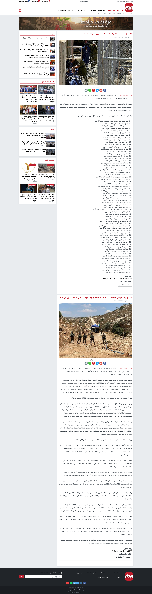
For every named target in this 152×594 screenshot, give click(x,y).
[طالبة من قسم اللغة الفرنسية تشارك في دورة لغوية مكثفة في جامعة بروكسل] (28, 110)
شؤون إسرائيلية (91, 10)
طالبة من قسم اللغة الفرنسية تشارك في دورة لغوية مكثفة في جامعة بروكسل (29, 119)
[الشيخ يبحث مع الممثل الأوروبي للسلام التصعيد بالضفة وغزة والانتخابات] (52, 51)
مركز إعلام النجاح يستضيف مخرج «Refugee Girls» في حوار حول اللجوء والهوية (46, 118)
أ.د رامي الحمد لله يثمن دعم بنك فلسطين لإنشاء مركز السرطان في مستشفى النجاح (29, 98)
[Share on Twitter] (97, 90)
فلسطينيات (111, 10)
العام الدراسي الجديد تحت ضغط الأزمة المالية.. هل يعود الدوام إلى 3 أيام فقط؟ (47, 197)
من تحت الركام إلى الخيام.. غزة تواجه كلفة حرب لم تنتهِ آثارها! (46, 176)
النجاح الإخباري (129, 7)
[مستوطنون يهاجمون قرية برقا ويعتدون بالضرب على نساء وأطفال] (52, 74)
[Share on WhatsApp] (89, 90)
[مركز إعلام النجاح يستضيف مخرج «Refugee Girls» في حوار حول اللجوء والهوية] (46, 110)
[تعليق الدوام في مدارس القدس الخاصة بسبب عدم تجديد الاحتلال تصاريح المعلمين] (52, 56)
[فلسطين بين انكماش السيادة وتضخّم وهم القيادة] (52, 68)
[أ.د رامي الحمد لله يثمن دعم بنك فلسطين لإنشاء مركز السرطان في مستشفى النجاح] (28, 89)
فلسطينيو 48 (101, 10)
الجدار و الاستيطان (123, 557)
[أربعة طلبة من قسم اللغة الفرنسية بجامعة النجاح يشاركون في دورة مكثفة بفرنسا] (46, 89)
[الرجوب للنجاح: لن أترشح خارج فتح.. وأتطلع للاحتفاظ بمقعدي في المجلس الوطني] (28, 188)
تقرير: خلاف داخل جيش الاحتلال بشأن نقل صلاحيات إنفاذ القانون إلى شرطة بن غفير (33, 143)
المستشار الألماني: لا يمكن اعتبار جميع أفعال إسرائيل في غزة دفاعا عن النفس (35, 45)
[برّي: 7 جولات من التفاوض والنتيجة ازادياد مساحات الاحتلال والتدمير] (52, 62)
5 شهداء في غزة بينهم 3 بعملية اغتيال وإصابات (34, 38)
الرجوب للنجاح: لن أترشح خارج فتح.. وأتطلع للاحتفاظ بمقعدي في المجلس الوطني (28, 197)
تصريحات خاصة (50, 160)
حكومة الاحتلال (124, 284)
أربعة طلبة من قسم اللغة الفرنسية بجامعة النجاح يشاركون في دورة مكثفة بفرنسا (47, 98)
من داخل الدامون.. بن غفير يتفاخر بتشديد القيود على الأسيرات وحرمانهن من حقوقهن (33, 135)
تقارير (73, 10)
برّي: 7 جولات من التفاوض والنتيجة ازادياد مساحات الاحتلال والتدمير (36, 62)
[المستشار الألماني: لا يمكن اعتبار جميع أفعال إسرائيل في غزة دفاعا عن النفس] (52, 45)
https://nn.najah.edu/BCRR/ (122, 278)
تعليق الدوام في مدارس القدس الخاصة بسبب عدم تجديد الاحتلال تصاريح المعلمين (35, 56)
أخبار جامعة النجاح (64, 10)
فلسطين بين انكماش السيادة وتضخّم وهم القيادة (36, 68)
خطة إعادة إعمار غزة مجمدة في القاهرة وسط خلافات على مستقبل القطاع (33, 150)
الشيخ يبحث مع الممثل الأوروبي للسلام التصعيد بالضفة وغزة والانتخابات (34, 50)
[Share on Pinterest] (93, 90)
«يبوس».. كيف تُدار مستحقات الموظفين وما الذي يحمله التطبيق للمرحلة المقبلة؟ (29, 177)
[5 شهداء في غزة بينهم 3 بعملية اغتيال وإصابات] (52, 39)
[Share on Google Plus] (100, 90)
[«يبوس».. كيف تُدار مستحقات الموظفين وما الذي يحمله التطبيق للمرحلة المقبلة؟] (28, 168)
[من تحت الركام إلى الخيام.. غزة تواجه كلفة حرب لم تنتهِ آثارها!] (46, 168)
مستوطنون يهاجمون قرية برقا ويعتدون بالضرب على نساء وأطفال (35, 74)
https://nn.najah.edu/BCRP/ (122, 551)
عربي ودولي (81, 10)
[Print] (86, 90)
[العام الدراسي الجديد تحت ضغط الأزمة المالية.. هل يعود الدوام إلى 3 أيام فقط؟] (46, 188)
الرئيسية (131, 14)
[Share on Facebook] (104, 90)
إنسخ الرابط (106, 278)
